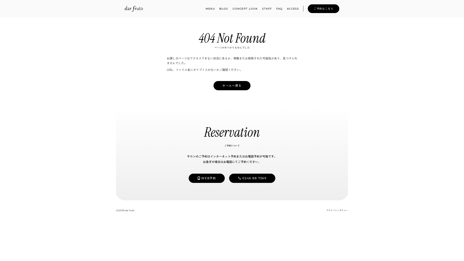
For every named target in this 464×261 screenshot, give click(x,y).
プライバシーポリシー (337, 210)
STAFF (267, 8)
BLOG (223, 8)
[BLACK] (134, 8)
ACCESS (293, 8)
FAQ (279, 8)
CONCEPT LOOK (245, 8)
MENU (210, 8)
